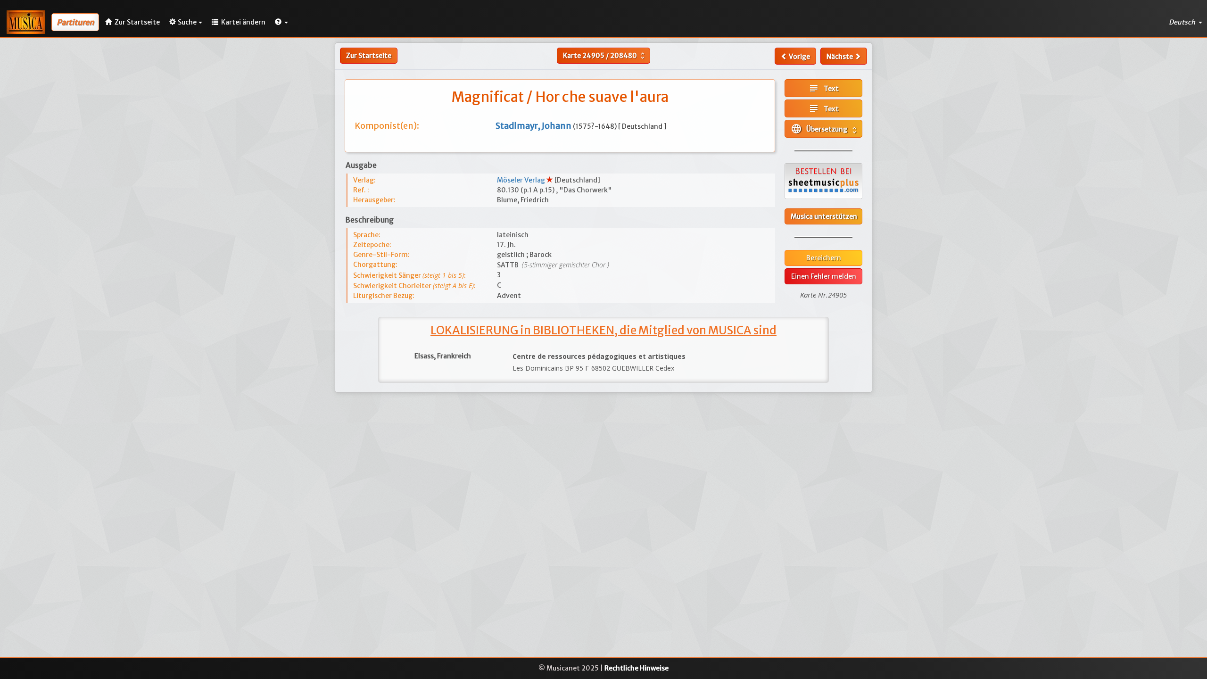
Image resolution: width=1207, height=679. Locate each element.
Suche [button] (187, 22)
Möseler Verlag (521, 180)
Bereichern (823, 258)
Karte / (605, 55)
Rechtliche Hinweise (636, 668)
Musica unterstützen (824, 216)
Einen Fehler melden (823, 276)
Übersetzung (825, 128)
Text (823, 88)
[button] (281, 22)
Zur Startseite (368, 55)
